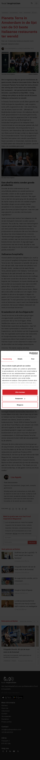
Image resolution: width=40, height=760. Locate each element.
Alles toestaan (20, 392)
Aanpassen (19, 398)
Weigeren (20, 405)
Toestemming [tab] (7, 359)
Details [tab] (20, 359)
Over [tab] (32, 359)
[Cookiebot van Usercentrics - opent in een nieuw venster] (29, 353)
